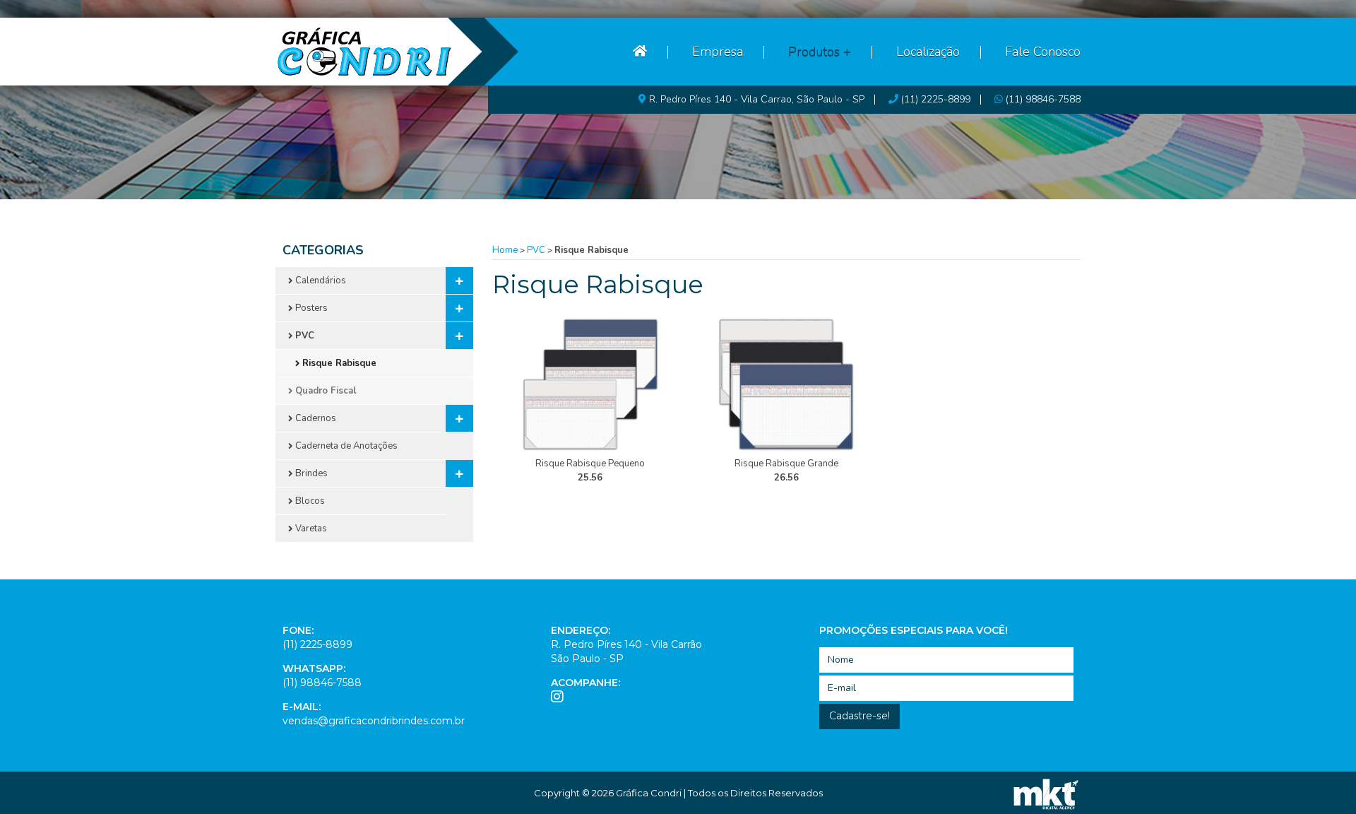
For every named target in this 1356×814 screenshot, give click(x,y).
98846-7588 (1043, 99)
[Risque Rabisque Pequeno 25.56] (590, 384)
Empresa (717, 51)
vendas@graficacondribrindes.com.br (373, 720)
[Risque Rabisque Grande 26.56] (787, 384)
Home (505, 250)
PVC (536, 250)
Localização (928, 51)
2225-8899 (935, 99)
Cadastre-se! (859, 716)
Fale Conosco (1043, 51)
